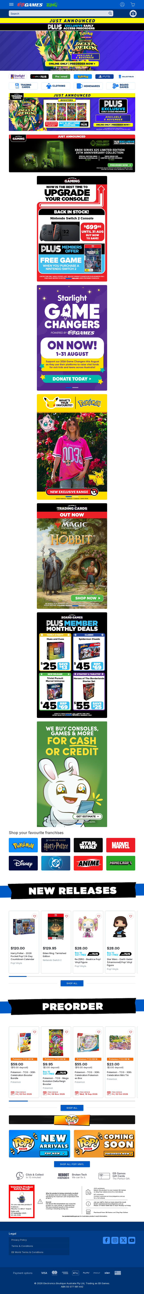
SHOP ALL (72, 983)
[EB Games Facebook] (106, 1240)
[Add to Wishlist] (34, 916)
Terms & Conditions (22, 1246)
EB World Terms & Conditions (27, 1252)
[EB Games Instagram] (114, 1240)
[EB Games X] (123, 1240)
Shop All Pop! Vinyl (72, 1164)
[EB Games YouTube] (131, 1240)
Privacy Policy (19, 1239)
